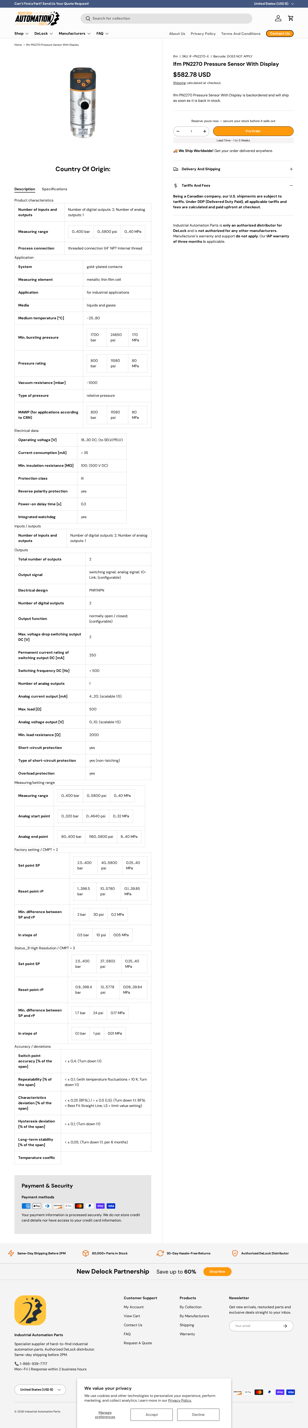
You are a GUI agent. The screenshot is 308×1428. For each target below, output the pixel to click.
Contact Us (133, 1325)
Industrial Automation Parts (42, 1411)
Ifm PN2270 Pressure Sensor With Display (52, 44)
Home (18, 44)
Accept (152, 1414)
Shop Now (217, 1271)
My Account (134, 1307)
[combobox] (166, 18)
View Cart (132, 1316)
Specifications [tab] (54, 189)
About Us (177, 33)
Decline (198, 1414)
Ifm (175, 56)
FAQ (100, 33)
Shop (18, 33)
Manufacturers (72, 33)
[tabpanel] (82, 681)
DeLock (41, 33)
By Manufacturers (194, 1316)
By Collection (191, 1307)
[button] (291, 18)
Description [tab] (24, 189)
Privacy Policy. (180, 1400)
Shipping (179, 83)
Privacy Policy (203, 33)
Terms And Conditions (241, 33)
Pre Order (253, 131)
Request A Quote (138, 1343)
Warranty (187, 1334)
